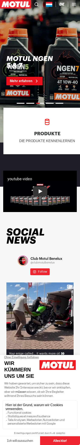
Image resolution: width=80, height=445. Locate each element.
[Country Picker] (49, 4)
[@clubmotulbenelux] (23, 260)
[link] (32, 70)
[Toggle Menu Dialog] (74, 4)
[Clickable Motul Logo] (15, 4)
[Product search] (36, 4)
